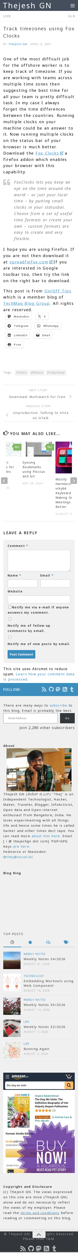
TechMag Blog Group (26, 303)
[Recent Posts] (12, 942)
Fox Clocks (47, 153)
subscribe (58, 705)
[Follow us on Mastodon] (58, 689)
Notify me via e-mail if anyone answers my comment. (38, 610)
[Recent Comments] (48, 942)
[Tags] (66, 942)
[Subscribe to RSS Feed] (65, 689)
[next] (73, 480)
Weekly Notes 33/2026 (44, 1004)
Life (7, 16)
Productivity (56, 372)
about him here (46, 836)
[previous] (4, 480)
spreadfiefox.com (29, 262)
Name (14, 575)
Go (67, 718)
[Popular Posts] (30, 942)
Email (47, 575)
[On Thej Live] (72, 689)
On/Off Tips (57, 291)
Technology (34, 976)
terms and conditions (40, 1212)
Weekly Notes (35, 954)
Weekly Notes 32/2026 (44, 1026)
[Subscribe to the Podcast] (44, 689)
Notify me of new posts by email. (39, 644)
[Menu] (72, 5)
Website (15, 591)
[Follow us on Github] (51, 689)
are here (21, 846)
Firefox (21, 372)
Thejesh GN (27, 5)
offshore (37, 372)
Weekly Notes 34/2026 (44, 959)
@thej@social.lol (18, 857)
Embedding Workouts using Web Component (49, 983)
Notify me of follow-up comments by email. (29, 628)
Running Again (37, 1048)
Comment (18, 546)
